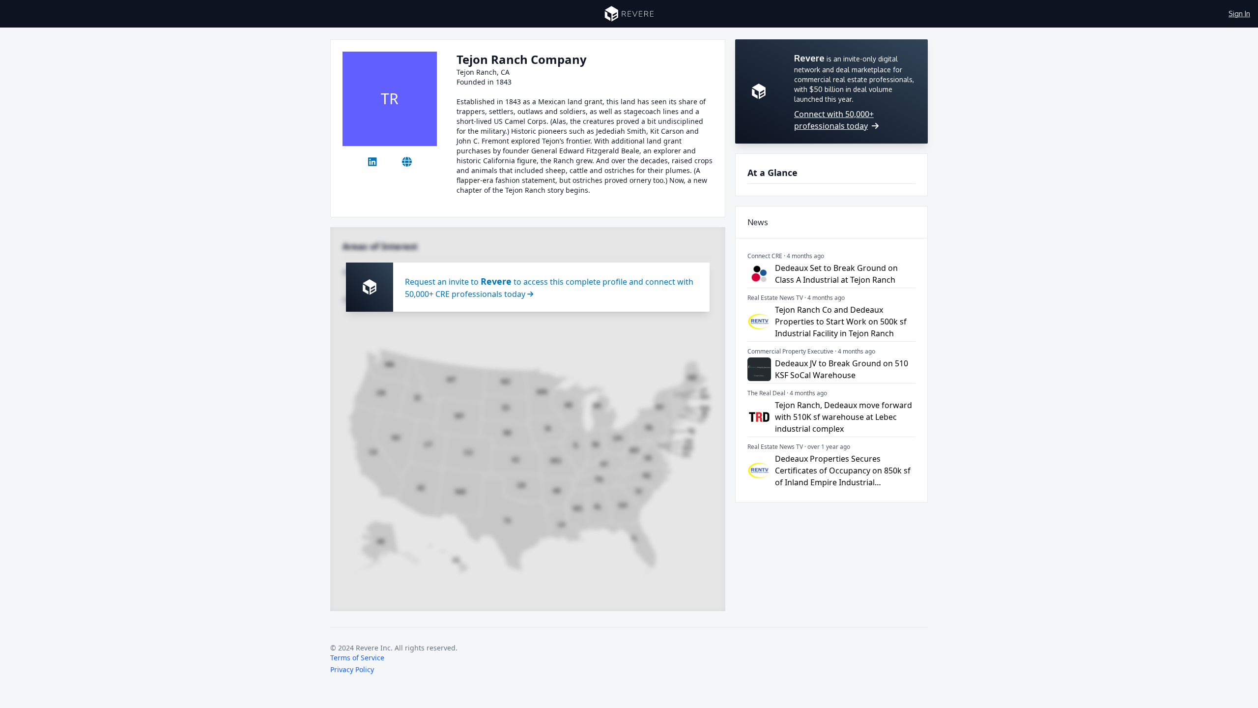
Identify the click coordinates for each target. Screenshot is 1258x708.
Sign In (1239, 13)
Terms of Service (357, 657)
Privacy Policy (352, 669)
